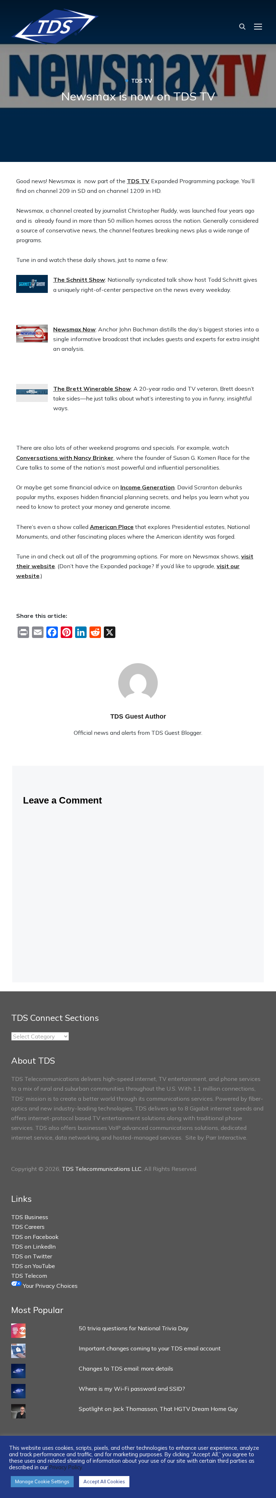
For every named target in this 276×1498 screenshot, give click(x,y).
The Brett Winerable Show (92, 388)
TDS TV (138, 181)
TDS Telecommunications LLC (102, 1168)
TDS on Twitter (31, 1256)
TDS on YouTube (33, 1266)
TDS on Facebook (35, 1236)
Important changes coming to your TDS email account (150, 1348)
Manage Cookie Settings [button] (42, 1481)
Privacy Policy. (66, 1467)
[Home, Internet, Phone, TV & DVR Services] (55, 24)
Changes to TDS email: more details (126, 1368)
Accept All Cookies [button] (104, 1481)
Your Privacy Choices (50, 1285)
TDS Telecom (29, 1275)
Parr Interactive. (226, 1137)
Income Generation (147, 487)
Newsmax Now (74, 329)
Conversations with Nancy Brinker (65, 457)
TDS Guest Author (138, 716)
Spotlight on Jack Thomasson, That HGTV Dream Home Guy (158, 1408)
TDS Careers (28, 1226)
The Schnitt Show (79, 279)
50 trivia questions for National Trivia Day (134, 1328)
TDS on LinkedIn (33, 1246)
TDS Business (29, 1217)
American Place (112, 526)
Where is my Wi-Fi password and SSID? (132, 1388)
